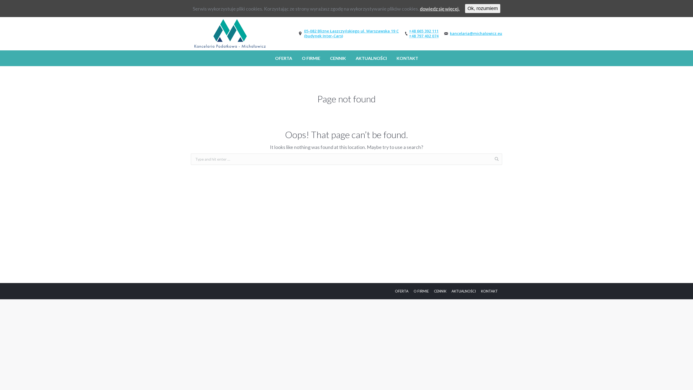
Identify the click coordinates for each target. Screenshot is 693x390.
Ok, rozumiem (483, 8)
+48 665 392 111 (424, 31)
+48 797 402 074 (424, 35)
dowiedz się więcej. (440, 9)
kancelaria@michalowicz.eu (476, 33)
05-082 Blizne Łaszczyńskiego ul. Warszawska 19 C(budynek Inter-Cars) (351, 33)
